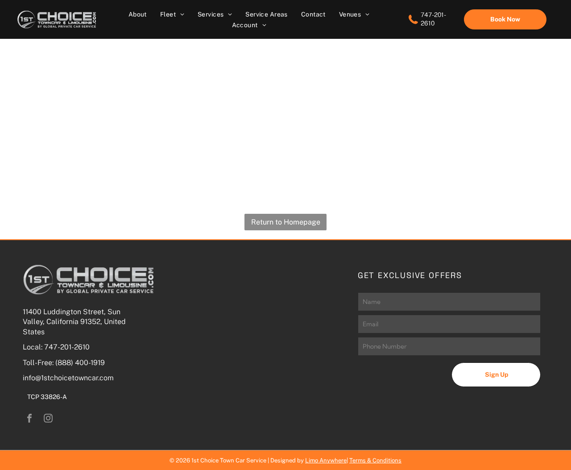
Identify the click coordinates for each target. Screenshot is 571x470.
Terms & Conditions (375, 460)
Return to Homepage (285, 222)
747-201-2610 (67, 347)
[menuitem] (137, 14)
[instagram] (48, 419)
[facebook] (29, 419)
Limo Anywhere (326, 460)
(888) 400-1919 (80, 362)
